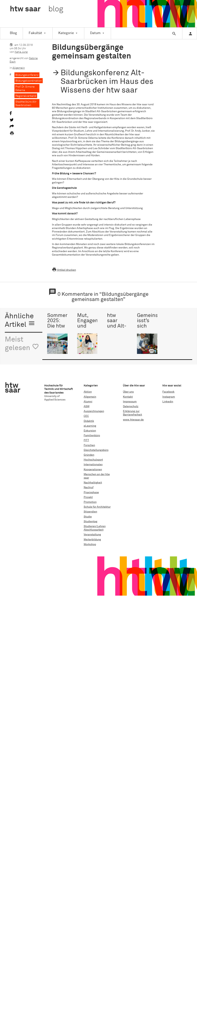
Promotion (90, 502)
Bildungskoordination (28, 80)
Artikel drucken (64, 270)
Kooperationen (93, 469)
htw (36, 9)
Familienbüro (92, 435)
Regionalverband (25, 96)
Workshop (90, 544)
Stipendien (90, 511)
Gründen (89, 455)
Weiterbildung (92, 539)
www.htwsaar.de (133, 419)
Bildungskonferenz (26, 75)
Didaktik (89, 421)
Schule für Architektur (97, 507)
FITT (86, 440)
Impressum (130, 401)
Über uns (128, 391)
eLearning (90, 426)
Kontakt (128, 396)
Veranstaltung (92, 534)
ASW (86, 406)
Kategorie (66, 33)
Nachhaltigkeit (93, 482)
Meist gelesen (22, 344)
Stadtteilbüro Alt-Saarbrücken (26, 103)
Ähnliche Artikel (20, 321)
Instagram (168, 396)
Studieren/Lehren (95, 526)
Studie (88, 516)
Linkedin (167, 401)
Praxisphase (91, 492)
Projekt (88, 497)
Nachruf (88, 487)
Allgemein (19, 68)
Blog (13, 33)
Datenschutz (130, 406)
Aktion (88, 391)
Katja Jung (21, 52)
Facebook (168, 391)
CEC (86, 416)
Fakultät (35, 33)
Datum (95, 33)
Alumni (88, 401)
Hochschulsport (93, 459)
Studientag (90, 521)
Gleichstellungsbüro (96, 450)
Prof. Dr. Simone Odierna (25, 88)
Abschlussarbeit (94, 529)
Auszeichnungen (94, 411)
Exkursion (90, 430)
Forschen (89, 445)
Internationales (93, 464)
